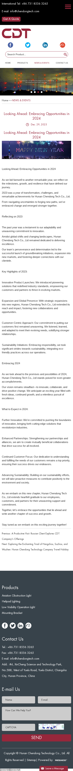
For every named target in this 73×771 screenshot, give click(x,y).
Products (10, 588)
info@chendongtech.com (24, 11)
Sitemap (31, 760)
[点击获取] (51, 727)
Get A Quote (11, 19)
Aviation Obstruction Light (16, 595)
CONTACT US (62, 63)
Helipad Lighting (11, 601)
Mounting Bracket (12, 613)
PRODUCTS (22, 63)
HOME (8, 63)
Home (5, 100)
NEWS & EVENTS (41, 63)
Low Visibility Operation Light (18, 607)
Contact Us (12, 639)
